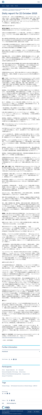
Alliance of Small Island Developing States (11, 373)
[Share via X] (2, 393)
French (16, 5)
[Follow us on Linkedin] (11, 400)
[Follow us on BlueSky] (14, 400)
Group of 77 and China (7, 375)
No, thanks (36, 411)
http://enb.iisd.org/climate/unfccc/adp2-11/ (13, 337)
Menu (39, 1)
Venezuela (21, 369)
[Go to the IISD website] (21, 408)
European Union (26, 373)
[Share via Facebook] (5, 393)
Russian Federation (10, 369)
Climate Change (6, 385)
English (7, 5)
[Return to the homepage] (3, 2)
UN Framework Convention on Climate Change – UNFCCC (24, 385)
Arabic (12, 5)
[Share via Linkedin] (7, 393)
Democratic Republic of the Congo (10, 371)
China (3, 369)
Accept (30, 411)
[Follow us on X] (7, 400)
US (16, 369)
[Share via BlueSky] (9, 393)
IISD (3, 403)
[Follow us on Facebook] (9, 400)
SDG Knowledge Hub (11, 403)
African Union (22, 371)
